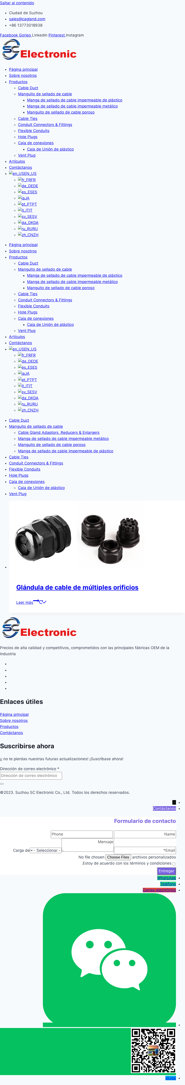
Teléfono (168, 884)
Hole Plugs (27, 137)
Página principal (23, 69)
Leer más (24, 602)
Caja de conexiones (36, 143)
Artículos (17, 161)
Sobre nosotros (23, 75)
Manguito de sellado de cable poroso (61, 112)
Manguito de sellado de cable (45, 94)
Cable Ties (27, 118)
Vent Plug (26, 155)
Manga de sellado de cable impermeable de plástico (74, 100)
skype (170, 1078)
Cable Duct (28, 88)
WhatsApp (166, 878)
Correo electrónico (159, 890)
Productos (18, 82)
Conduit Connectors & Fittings (45, 124)
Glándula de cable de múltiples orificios (77, 587)
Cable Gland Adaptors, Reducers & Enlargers (58, 432)
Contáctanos (20, 167)
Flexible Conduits (33, 130)
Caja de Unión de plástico (50, 149)
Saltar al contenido (17, 3)
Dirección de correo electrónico (29, 769)
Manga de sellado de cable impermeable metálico (72, 106)
